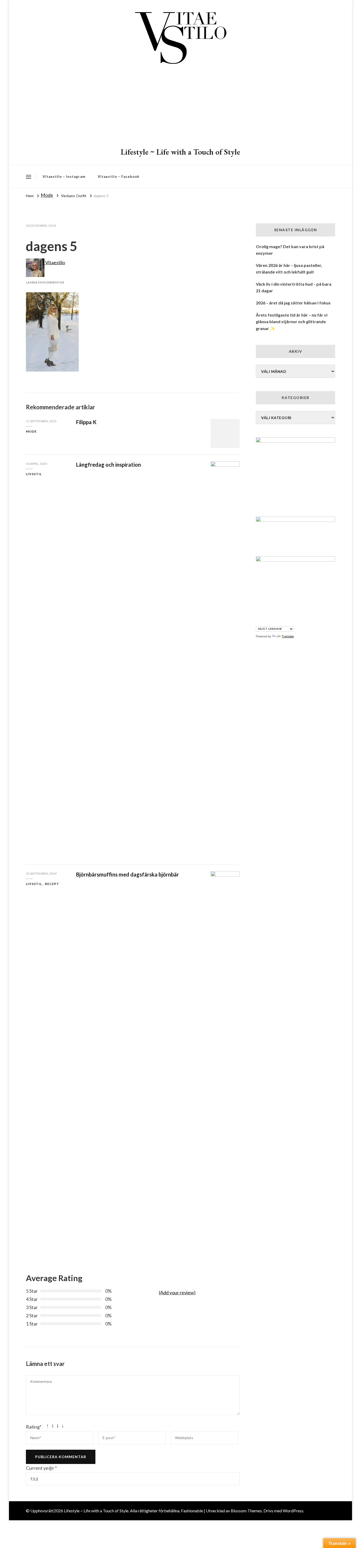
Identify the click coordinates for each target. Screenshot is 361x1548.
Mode (47, 195)
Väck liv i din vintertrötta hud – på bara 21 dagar (293, 287)
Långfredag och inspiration (108, 464)
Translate (288, 636)
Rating (33, 1427)
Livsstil (34, 474)
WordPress (293, 1510)
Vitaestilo (54, 262)
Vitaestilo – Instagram (64, 176)
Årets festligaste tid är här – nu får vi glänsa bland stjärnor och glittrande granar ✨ (291, 321)
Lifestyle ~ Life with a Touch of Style (180, 152)
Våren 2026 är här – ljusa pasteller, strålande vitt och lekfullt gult (289, 269)
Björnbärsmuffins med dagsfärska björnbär (127, 874)
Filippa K (86, 422)
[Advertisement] (180, 107)
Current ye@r (41, 1468)
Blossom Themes (246, 1510)
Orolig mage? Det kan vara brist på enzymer (290, 250)
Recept (52, 884)
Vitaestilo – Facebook (118, 176)
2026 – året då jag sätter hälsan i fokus (293, 302)
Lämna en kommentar (45, 282)
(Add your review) (177, 1292)
